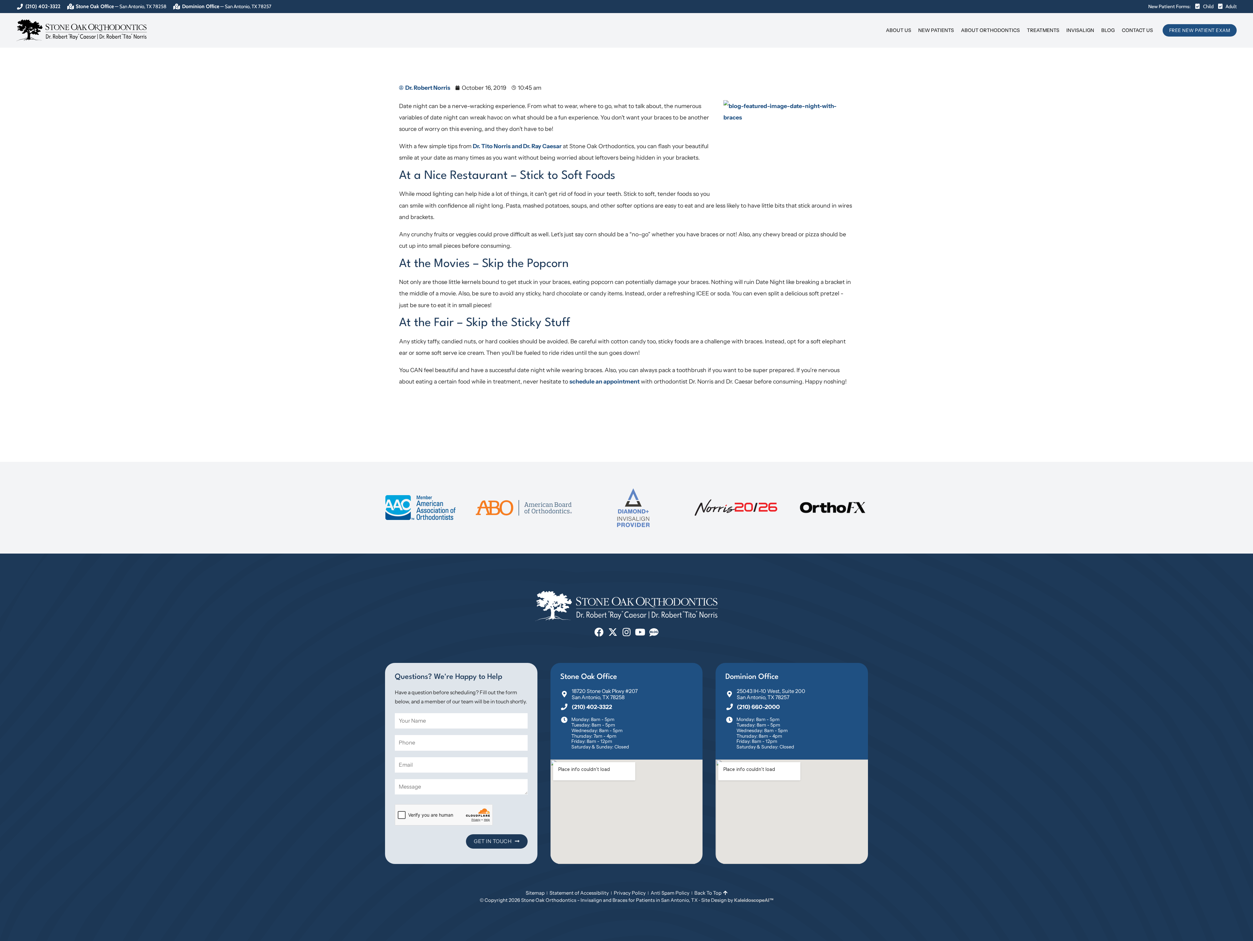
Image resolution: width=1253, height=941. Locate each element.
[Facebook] (599, 632)
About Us (898, 30)
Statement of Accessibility (579, 893)
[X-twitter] (612, 632)
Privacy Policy (630, 893)
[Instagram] (626, 632)
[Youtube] (640, 632)
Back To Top (707, 893)
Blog (1108, 30)
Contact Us (1137, 30)
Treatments (1043, 30)
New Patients (936, 30)
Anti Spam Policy (670, 893)
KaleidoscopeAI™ (754, 900)
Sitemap (535, 893)
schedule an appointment (604, 381)
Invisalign (1080, 30)
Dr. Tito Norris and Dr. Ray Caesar (517, 146)
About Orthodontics (990, 30)
